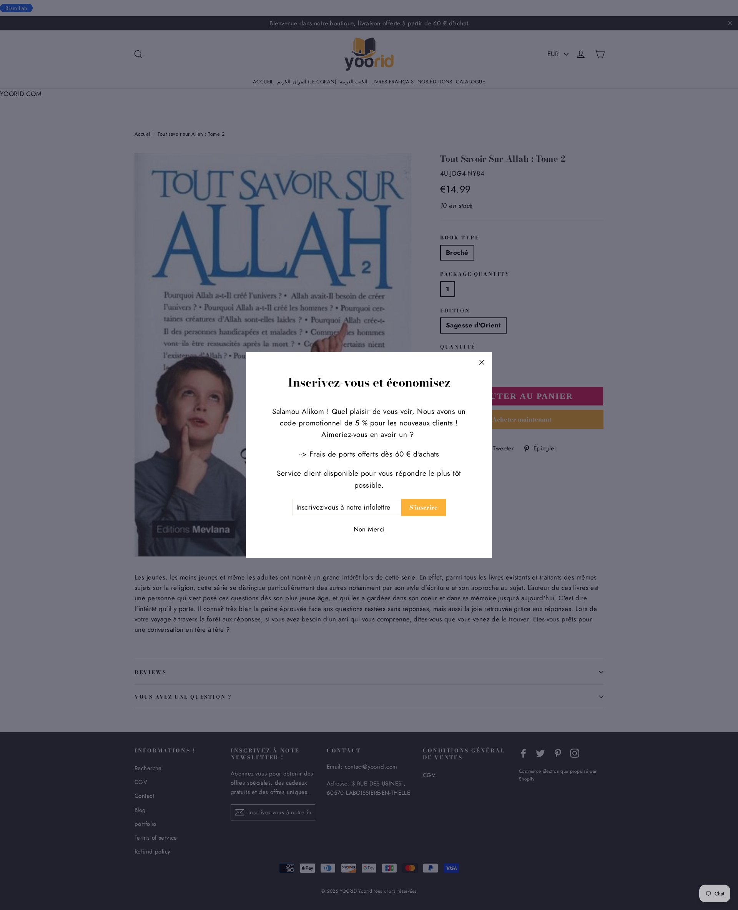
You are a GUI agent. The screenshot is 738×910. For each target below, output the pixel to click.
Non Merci (369, 529)
